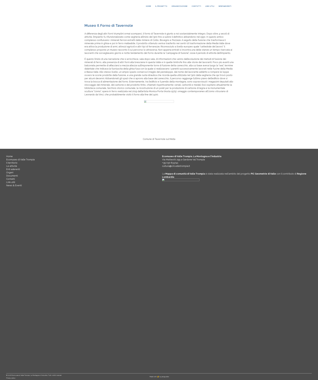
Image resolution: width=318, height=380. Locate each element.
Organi (9, 172)
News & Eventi (14, 185)
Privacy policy (10, 378)
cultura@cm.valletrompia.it (176, 166)
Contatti (10, 179)
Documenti (12, 175)
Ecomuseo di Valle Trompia (20, 159)
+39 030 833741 (170, 162)
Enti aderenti (13, 169)
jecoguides (165, 377)
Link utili (10, 182)
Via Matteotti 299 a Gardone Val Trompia (183, 159)
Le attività (11, 166)
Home (9, 156)
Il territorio (11, 162)
